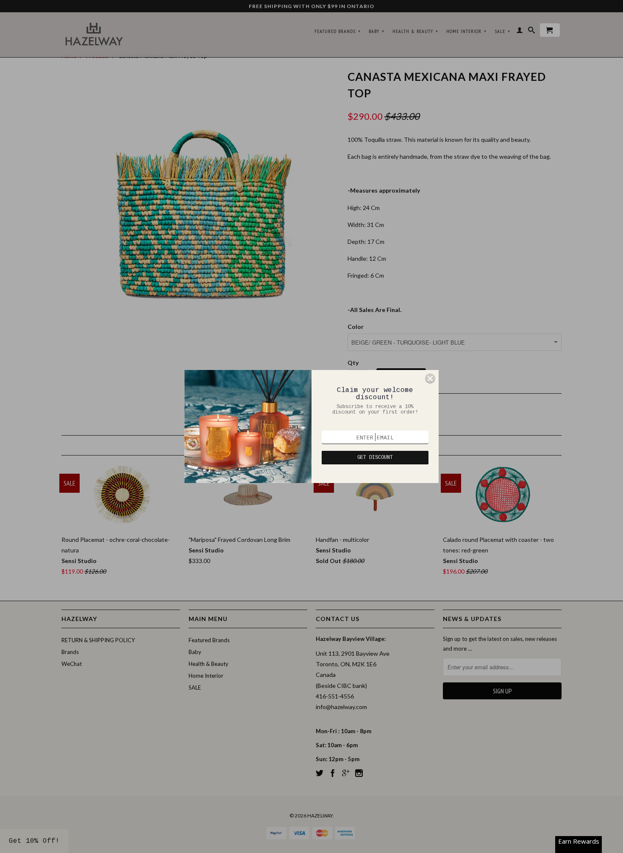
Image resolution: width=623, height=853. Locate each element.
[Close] (430, 378)
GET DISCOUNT (375, 458)
